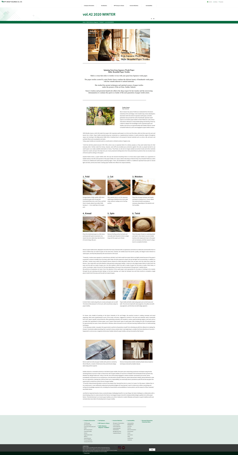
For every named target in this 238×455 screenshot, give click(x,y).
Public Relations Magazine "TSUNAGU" (95, 22)
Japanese (221, 1)
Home (84, 22)
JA (151, 18)
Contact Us (210, 1)
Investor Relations (134, 5)
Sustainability (149, 5)
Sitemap (216, 1)
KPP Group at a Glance (119, 5)
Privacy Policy (87, 453)
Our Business (104, 5)
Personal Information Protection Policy (147, 421)
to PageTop (159, 418)
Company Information (89, 5)
